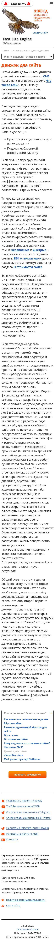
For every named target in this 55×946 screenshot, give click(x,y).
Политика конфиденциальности (25, 899)
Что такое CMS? (13, 747)
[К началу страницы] (43, 3)
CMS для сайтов (12, 43)
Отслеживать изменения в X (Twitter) (28, 818)
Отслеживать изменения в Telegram (28, 812)
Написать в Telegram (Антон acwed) (27, 828)
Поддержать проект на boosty (24, 800)
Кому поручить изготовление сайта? (27, 743)
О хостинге (11, 735)
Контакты (12, 839)
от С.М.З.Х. (27, 929)
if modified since (13, 755)
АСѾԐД (42, 11)
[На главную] (20, 21)
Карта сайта (13, 905)
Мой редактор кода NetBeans (22, 759)
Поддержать (17, 3)
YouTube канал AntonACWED (23, 806)
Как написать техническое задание (26, 719)
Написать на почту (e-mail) (22, 833)
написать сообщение (27, 774)
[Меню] (51, 3)
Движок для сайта (15, 751)
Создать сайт (40, 32)
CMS (46, 76)
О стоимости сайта (27, 267)
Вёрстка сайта (13, 723)
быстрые (39, 250)
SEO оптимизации (27, 258)
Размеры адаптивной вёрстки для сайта (25, 729)
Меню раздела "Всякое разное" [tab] (25, 56)
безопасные (20, 250)
